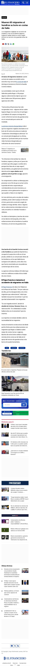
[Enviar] (23, 405)
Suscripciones (23, 663)
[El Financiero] (10, 3)
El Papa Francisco (7, 287)
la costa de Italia (21, 82)
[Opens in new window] (5, 530)
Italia (7, 347)
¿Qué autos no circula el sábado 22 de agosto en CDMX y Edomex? (19, 452)
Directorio (15, 663)
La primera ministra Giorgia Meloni (12, 126)
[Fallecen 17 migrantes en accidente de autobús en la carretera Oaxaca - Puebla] (25, 150)
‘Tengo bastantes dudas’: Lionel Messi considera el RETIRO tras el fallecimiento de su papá (19, 499)
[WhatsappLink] (15, 413)
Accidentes (22, 347)
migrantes (14, 347)
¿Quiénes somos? (6, 663)
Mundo (4, 17)
